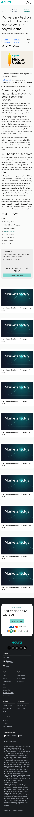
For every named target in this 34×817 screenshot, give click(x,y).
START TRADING (17, 275)
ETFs (4, 687)
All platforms (20, 681)
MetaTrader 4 (21, 675)
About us (5, 720)
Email (7, 657)
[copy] (10, 46)
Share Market (9, 241)
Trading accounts (8, 705)
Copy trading (7, 708)
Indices (5, 678)
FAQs (7, 666)
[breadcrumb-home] (2, 11)
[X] (13, 648)
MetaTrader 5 (21, 678)
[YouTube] (21, 648)
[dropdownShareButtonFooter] (16, 213)
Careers (5, 723)
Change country (11, 735)
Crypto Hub (8, 244)
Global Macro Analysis (12, 225)
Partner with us (21, 705)
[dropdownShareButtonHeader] (16, 46)
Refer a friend (21, 708)
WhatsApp (9, 661)
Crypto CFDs (7, 690)
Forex (4, 675)
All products (6, 696)
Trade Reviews (9, 234)
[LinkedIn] (25, 648)
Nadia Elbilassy (7, 41)
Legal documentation (10, 741)
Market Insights (9, 228)
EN (21, 735)
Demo (4, 711)
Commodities (7, 681)
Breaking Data (9, 222)
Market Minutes (14, 10)
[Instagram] (17, 648)
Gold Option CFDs (8, 693)
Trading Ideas (9, 237)
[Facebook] (9, 648)
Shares (5, 684)
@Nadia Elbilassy (17, 41)
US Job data (7, 80)
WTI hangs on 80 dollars (11, 259)
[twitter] (6, 46)
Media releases (7, 726)
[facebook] (3, 46)
